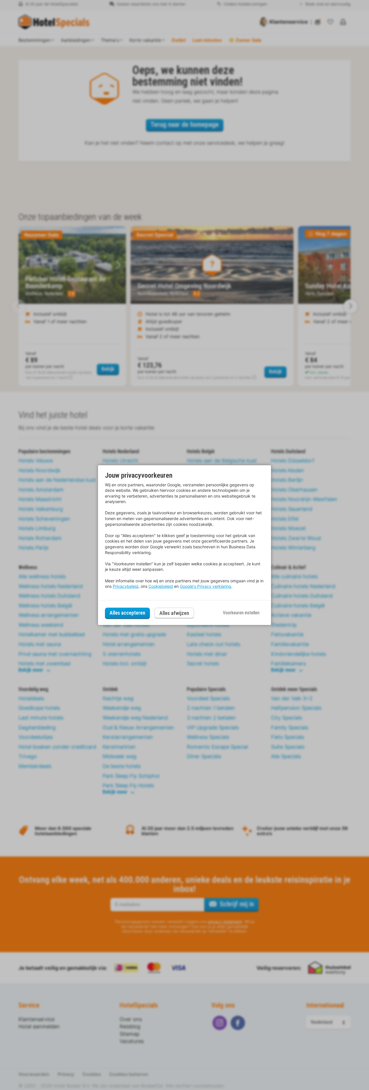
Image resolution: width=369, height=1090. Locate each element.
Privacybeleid (125, 586)
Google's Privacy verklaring (205, 586)
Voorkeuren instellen (241, 612)
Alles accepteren (127, 613)
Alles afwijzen (174, 613)
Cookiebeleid (160, 586)
